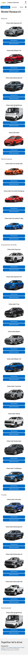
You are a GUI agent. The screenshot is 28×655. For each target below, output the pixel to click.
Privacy (18, 647)
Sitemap (15, 647)
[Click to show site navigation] (25, 7)
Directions (14, 7)
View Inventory (14, 40)
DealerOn (11, 647)
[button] (5, 7)
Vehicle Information (14, 43)
